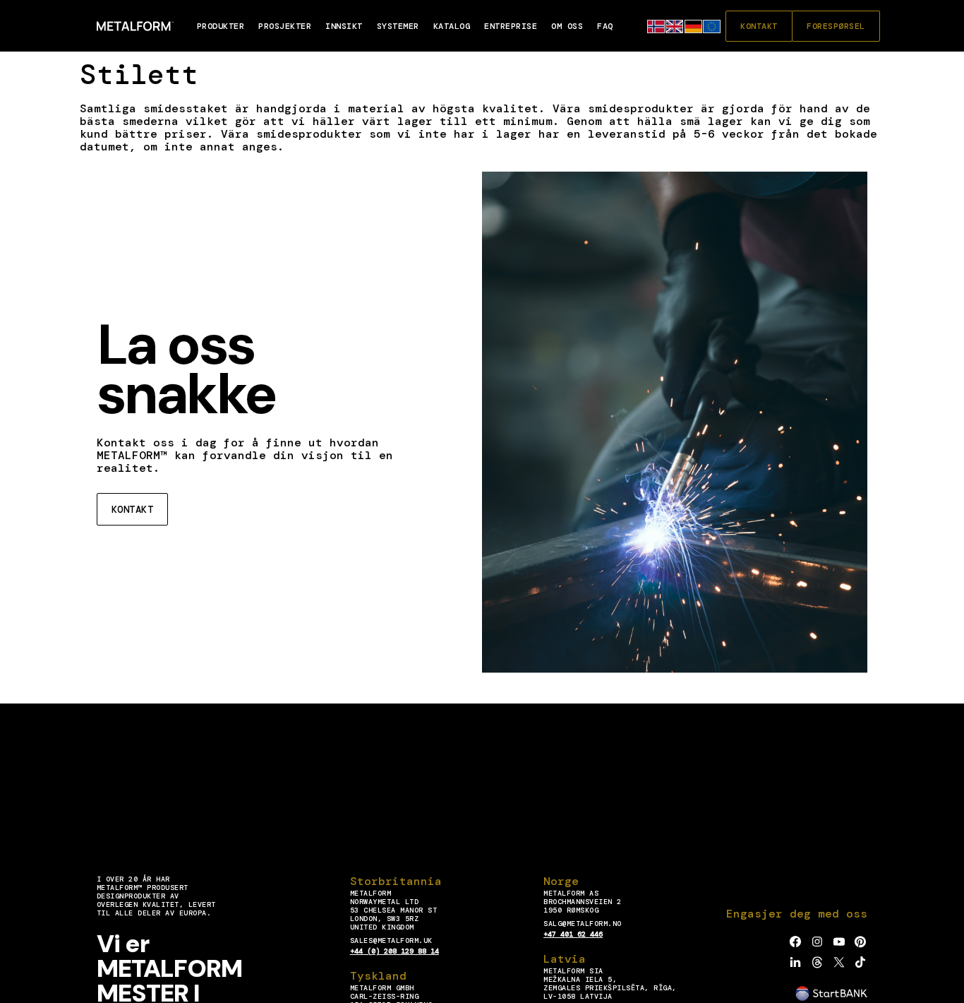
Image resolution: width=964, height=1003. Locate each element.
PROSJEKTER (284, 26)
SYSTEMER (398, 26)
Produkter (221, 26)
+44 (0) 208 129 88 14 (394, 951)
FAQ (605, 26)
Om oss (567, 26)
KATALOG (452, 26)
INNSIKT (344, 26)
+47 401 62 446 (573, 934)
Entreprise (510, 26)
